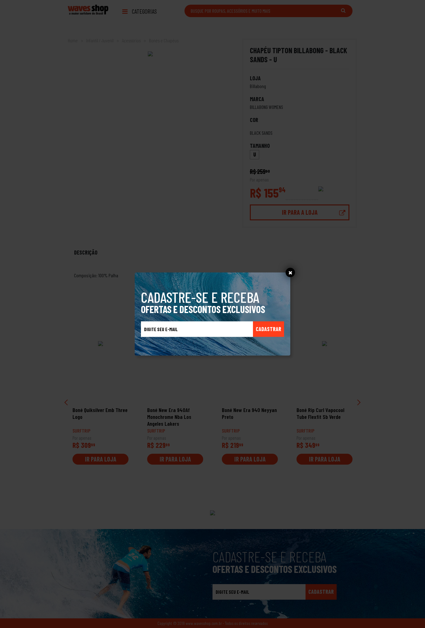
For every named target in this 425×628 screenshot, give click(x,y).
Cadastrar (268, 329)
